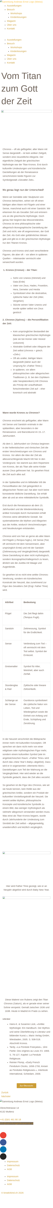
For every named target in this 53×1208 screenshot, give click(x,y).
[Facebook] (3, 1142)
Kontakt (11, 28)
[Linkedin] (3, 1149)
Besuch (11, 9)
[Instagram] (3, 1156)
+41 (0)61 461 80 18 (10, 1119)
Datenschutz (13, 1165)
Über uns (11, 25)
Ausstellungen (14, 5)
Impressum (12, 1161)
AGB (9, 1169)
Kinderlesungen (18, 17)
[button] (26, 36)
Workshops (16, 13)
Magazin (11, 21)
